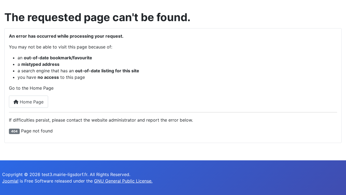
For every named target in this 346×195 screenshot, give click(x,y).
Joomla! (10, 181)
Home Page (31, 102)
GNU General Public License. (123, 181)
